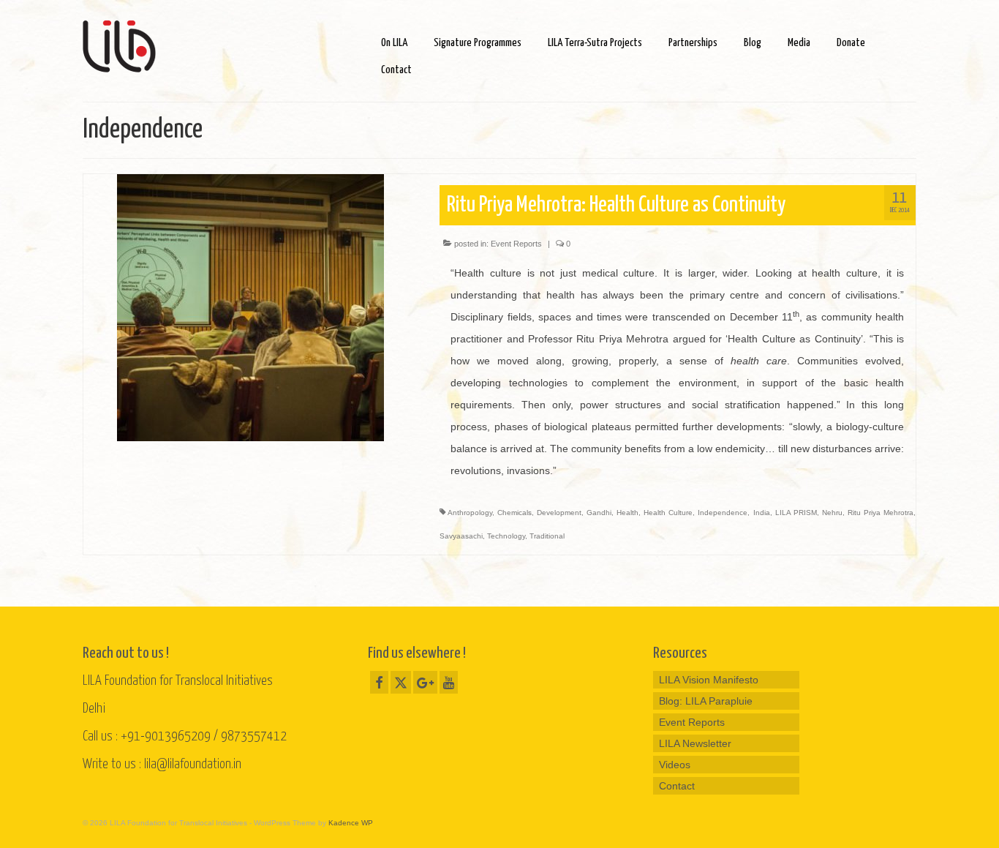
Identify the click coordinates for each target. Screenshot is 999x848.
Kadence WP (350, 823)
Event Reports (516, 243)
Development (559, 513)
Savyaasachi (461, 536)
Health (627, 513)
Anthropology (470, 513)
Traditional (547, 536)
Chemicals (514, 513)
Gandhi (599, 513)
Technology (506, 536)
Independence (722, 513)
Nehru (832, 513)
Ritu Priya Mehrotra (880, 513)
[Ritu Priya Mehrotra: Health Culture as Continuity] (250, 306)
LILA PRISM (796, 513)
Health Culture (668, 513)
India (761, 513)
